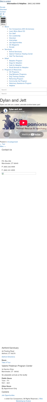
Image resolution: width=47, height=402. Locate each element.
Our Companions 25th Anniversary (21, 29)
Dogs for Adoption (15, 63)
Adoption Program (15, 60)
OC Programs (14, 72)
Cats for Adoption (15, 65)
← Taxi (2, 144)
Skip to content (5, 1)
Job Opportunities (15, 42)
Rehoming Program (16, 79)
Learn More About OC (17, 31)
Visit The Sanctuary (16, 56)
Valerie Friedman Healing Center (21, 54)
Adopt (7, 58)
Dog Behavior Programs (17, 74)
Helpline (12, 85)
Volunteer (12, 38)
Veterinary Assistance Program (20, 83)
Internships (13, 40)
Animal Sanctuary (15, 51)
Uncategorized (12, 142)
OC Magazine (14, 45)
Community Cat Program (18, 81)
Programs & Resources (13, 69)
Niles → (3, 146)
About (7, 26)
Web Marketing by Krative (29, 399)
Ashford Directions (8, 357)
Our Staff (12, 33)
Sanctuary (8, 49)
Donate (11, 47)
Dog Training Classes (17, 76)
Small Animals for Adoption (19, 67)
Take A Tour (6, 362)
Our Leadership (14, 36)
